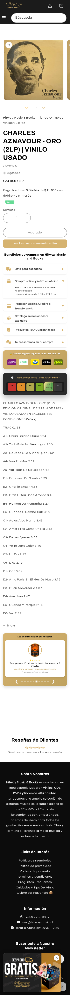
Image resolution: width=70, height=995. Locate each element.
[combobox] (38, 18)
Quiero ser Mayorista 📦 (35, 892)
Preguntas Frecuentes (35, 882)
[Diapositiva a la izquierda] (26, 109)
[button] (61, 5)
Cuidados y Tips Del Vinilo (35, 887)
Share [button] (11, 625)
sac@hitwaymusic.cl (37, 922)
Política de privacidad (35, 865)
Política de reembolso (35, 860)
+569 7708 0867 (37, 917)
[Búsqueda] (61, 17)
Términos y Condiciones (35, 876)
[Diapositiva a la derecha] (43, 109)
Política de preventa (35, 871)
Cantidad (9, 211)
